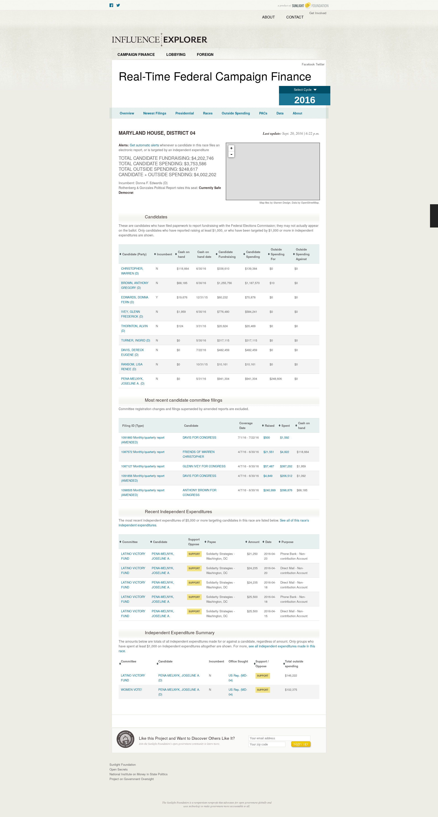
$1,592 (284, 437)
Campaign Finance (136, 54)
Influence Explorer (162, 40)
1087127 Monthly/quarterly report (142, 466)
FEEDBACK (434, 216)
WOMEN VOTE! (131, 689)
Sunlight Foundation (310, 5)
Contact (295, 17)
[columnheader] (136, 254)
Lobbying (175, 54)
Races (208, 113)
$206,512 (286, 475)
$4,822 (284, 452)
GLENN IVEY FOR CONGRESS (204, 466)
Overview (127, 113)
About (268, 17)
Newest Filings (154, 113)
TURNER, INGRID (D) (135, 340)
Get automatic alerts (144, 145)
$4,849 (267, 475)
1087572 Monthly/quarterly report (142, 452)
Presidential (184, 113)
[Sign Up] (301, 744)
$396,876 (286, 490)
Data (280, 113)
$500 (266, 437)
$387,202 (286, 466)
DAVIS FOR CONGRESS (199, 437)
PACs (263, 113)
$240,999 (269, 490)
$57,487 (268, 466)
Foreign (205, 54)
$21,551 (268, 452)
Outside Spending (236, 113)
